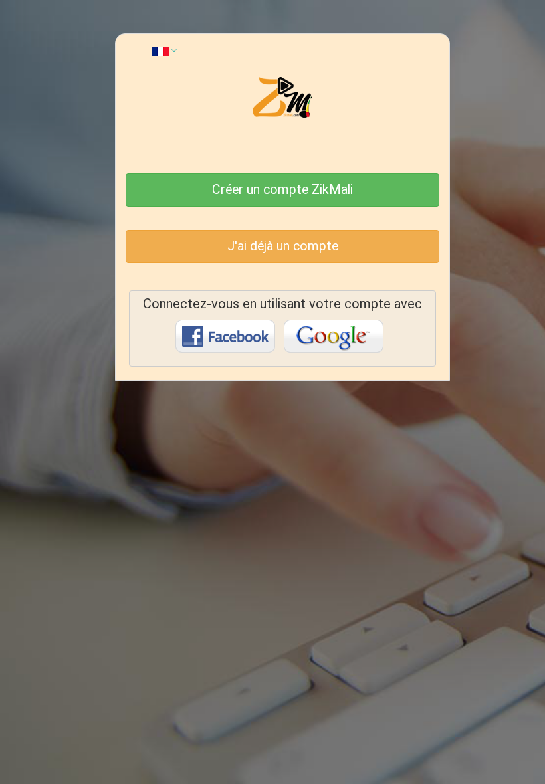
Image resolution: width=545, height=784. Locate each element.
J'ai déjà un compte (282, 246)
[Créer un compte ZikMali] (282, 169)
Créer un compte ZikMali (282, 189)
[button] (164, 50)
